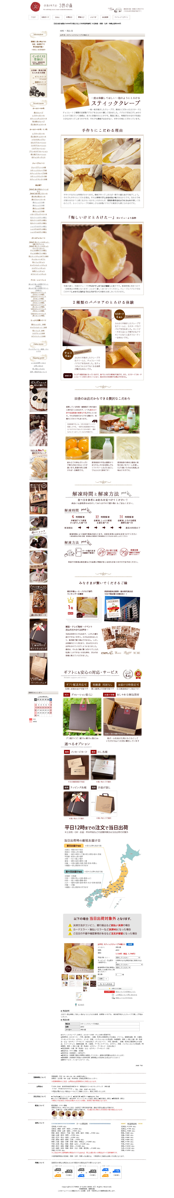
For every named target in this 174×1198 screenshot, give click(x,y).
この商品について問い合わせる (126, 995)
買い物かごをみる (38, 369)
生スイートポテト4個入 (38, 217)
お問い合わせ (38, 366)
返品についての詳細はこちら (126, 992)
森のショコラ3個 (38, 202)
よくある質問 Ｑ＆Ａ (38, 363)
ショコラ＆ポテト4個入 (38, 226)
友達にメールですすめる (124, 998)
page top (139, 1065)
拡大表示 (81, 1005)
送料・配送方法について (38, 372)
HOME (62, 31)
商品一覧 (70, 31)
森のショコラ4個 (38, 205)
